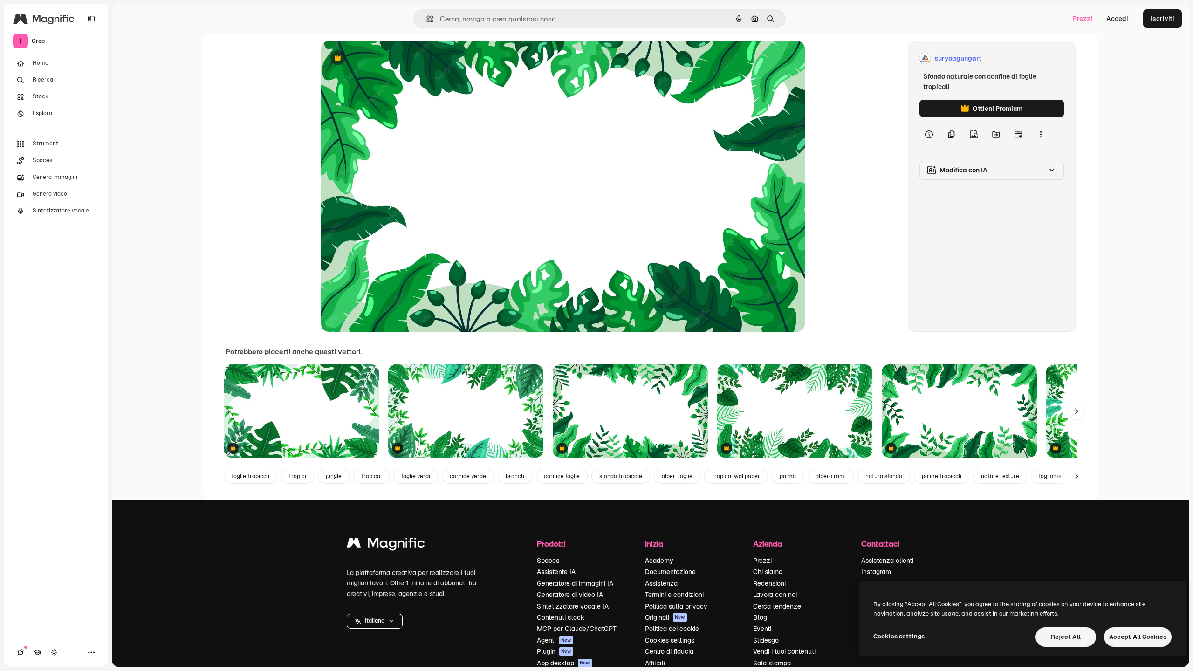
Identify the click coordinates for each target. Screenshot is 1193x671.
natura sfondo (883, 476)
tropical (371, 476)
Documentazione (670, 572)
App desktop (563, 663)
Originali (665, 617)
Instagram (876, 572)
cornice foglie (562, 476)
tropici (297, 476)
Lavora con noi (775, 594)
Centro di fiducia (669, 651)
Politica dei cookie (672, 628)
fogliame (1050, 476)
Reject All (1066, 637)
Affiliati (655, 663)
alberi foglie (677, 476)
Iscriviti (1162, 18)
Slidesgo (766, 640)
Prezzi (1082, 18)
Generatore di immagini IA (575, 583)
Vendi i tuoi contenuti (784, 651)
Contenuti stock (560, 617)
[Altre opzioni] (1040, 134)
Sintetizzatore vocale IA (573, 606)
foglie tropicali (250, 476)
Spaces (548, 560)
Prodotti (551, 543)
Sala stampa (772, 663)
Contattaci (880, 543)
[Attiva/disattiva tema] (54, 652)
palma (788, 476)
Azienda (767, 543)
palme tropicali (941, 476)
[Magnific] (386, 545)
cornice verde (468, 476)
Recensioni (769, 583)
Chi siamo (767, 572)
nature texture (1000, 476)
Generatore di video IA (570, 594)
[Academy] (37, 652)
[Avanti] (1076, 411)
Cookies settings (669, 640)
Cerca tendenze (777, 606)
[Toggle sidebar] (91, 18)
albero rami (831, 476)
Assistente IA (556, 572)
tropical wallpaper (736, 476)
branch (515, 476)
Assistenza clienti (887, 560)
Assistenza (661, 583)
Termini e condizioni (674, 594)
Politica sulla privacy (676, 606)
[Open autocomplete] (426, 18)
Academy (659, 560)
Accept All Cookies (1137, 637)
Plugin (554, 651)
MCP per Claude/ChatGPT (577, 628)
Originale (383, 58)
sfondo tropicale (620, 476)
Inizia (654, 543)
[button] (375, 621)
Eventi (762, 628)
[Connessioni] (20, 652)
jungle (334, 476)
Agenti (554, 640)
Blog (760, 617)
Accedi (1117, 18)
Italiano (374, 620)
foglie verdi (415, 476)
